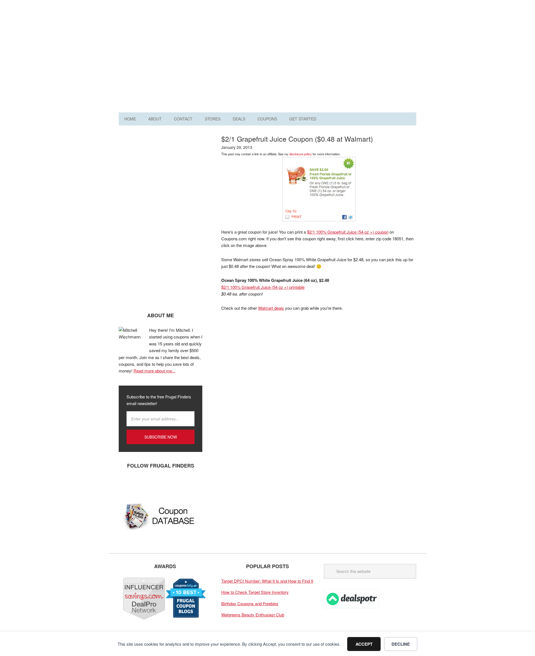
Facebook (126, 484)
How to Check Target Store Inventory (255, 592)
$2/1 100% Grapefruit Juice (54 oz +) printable (263, 287)
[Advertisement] (314, 58)
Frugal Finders (150, 31)
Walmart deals (271, 308)
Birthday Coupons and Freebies (249, 603)
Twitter (142, 484)
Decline (400, 644)
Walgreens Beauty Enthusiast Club (252, 615)
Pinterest (159, 484)
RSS (176, 484)
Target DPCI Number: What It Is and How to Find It (267, 581)
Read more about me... (154, 371)
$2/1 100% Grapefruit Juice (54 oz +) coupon (347, 232)
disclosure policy (300, 154)
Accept (364, 644)
